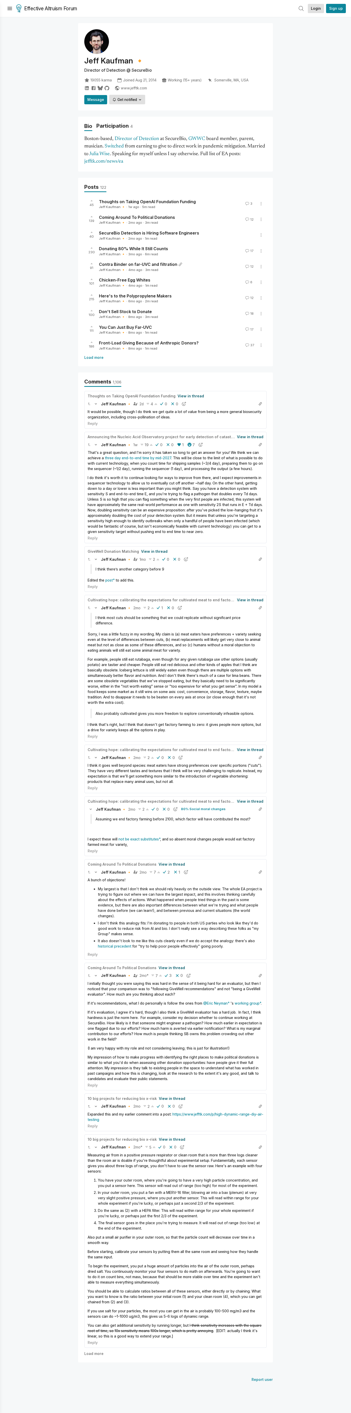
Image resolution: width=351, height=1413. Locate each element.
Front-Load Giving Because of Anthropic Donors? (149, 342)
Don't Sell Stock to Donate (125, 311)
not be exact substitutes (138, 839)
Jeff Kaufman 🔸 (112, 207)
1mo (143, 559)
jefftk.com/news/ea (103, 161)
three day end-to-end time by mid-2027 (138, 458)
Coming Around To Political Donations (137, 217)
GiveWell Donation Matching (113, 551)
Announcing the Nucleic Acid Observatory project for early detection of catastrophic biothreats (175, 437)
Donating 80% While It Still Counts (133, 248)
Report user (262, 1379)
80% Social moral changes (203, 809)
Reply (93, 423)
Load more (94, 357)
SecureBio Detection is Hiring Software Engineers (149, 233)
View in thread (191, 396)
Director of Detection (137, 138)
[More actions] (261, 203)
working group (247, 1003)
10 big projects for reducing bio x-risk (122, 1098)
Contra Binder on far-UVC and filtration (138, 264)
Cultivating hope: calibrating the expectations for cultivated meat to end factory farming (168, 600)
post (109, 580)
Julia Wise (99, 154)
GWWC (196, 138)
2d (142, 404)
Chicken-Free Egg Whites (124, 280)
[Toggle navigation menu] (9, 8)
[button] (89, 403)
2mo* (144, 975)
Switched (114, 146)
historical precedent (114, 946)
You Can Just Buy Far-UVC (125, 327)
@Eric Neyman (215, 1003)
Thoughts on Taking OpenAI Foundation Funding (147, 201)
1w (135, 445)
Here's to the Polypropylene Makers (135, 295)
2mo (137, 608)
